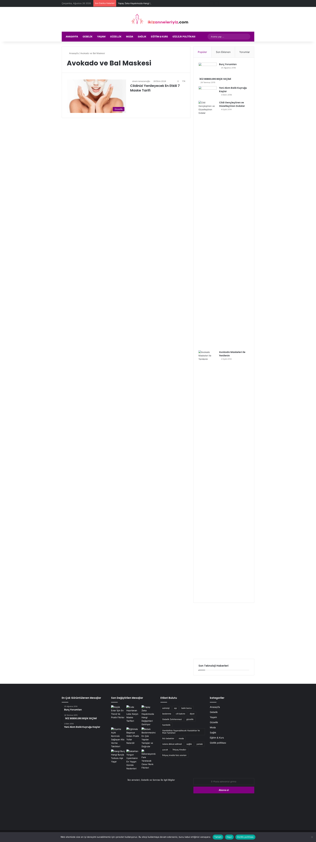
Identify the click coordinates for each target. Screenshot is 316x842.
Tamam (218, 837)
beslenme (166, 713)
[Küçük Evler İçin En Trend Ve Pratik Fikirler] (118, 712)
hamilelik (166, 725)
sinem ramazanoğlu (141, 81)
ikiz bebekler (168, 738)
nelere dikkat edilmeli (172, 744)
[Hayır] (312, 837)
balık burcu (186, 708)
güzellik (190, 719)
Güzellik (115, 36)
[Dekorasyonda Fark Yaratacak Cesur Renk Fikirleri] (149, 759)
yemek (200, 744)
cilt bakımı (180, 713)
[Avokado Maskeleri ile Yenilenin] (207, 474)
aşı (175, 708)
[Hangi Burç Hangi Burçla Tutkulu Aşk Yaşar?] (118, 756)
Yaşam (101, 36)
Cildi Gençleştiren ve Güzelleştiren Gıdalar (232, 104)
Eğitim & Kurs (159, 36)
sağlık (189, 744)
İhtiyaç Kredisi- (180, 749)
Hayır (229, 837)
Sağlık (142, 36)
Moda (129, 36)
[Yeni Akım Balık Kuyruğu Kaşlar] (207, 92)
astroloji (166, 708)
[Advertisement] (223, 631)
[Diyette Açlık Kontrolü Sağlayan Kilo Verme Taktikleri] (118, 737)
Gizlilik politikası (183, 36)
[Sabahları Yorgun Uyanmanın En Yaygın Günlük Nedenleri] (133, 760)
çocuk (165, 749)
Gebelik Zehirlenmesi (172, 719)
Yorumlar (244, 52)
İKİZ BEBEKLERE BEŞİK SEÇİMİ (214, 79)
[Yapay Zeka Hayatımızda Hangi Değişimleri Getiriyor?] (149, 715)
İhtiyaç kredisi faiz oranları (174, 755)
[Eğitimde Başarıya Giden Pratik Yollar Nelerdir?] (133, 736)
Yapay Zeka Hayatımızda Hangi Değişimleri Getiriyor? (145, 3)
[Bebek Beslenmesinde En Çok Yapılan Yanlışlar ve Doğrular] (149, 737)
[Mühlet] (158, 19)
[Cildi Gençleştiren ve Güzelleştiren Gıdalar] (207, 224)
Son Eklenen (223, 52)
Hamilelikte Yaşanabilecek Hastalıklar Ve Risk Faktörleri (181, 731)
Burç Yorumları (228, 64)
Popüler (202, 52)
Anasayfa (72, 36)
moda (181, 738)
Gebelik (87, 36)
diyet (192, 713)
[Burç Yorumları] (207, 69)
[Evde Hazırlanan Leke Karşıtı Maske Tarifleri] (133, 714)
